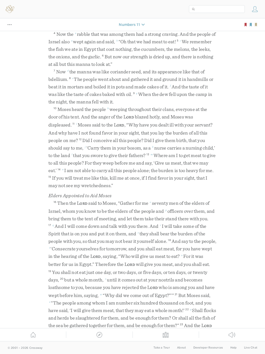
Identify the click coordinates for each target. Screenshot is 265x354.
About (181, 347)
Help (233, 347)
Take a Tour (161, 347)
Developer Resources (208, 347)
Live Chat (250, 347)
